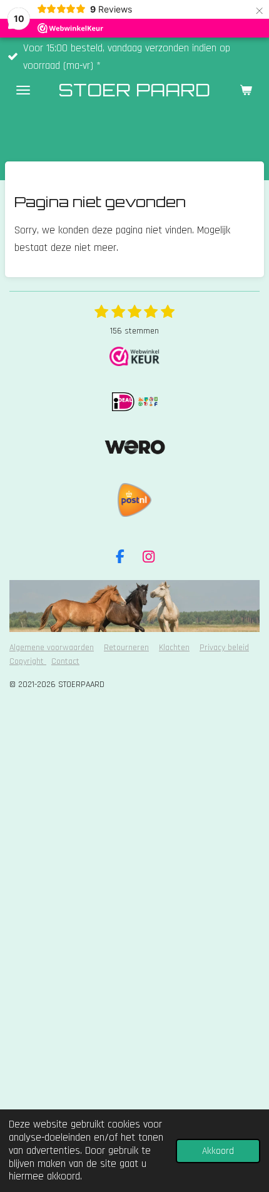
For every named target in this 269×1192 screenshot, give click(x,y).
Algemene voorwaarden (51, 647)
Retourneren (126, 647)
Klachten (174, 647)
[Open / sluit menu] (23, 90)
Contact (65, 661)
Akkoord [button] (218, 1150)
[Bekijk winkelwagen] (246, 90)
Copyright (27, 661)
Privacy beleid (224, 647)
